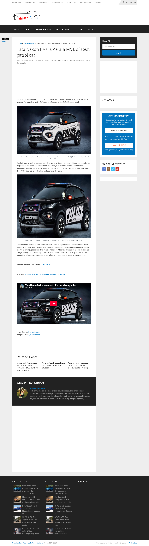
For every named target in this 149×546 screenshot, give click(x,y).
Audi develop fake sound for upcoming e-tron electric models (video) (78, 365)
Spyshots (98, 2)
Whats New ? (16, 2)
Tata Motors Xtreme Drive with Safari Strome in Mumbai (53, 365)
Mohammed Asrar (25, 60)
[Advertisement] (97, 12)
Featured (68, 60)
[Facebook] (104, 169)
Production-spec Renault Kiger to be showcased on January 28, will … (30, 490)
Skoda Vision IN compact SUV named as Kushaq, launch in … (31, 499)
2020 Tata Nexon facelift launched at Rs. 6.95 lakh (44, 274)
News (27, 29)
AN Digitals (133, 543)
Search (118, 53)
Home (17, 29)
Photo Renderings (85, 2)
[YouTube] (117, 169)
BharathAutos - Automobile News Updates (27, 543)
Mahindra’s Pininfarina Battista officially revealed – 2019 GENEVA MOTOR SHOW (27, 366)
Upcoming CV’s (57, 2)
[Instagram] (108, 169)
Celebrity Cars (71, 2)
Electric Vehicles (84, 29)
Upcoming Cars (29, 2)
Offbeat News (63, 29)
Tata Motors (59, 60)
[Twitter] (113, 169)
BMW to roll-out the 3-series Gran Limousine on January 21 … (31, 510)
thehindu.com (33, 332)
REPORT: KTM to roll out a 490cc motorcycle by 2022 (30, 531)
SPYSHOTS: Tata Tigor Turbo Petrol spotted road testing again (30, 521)
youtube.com (34, 335)
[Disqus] (54, 438)
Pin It (4, 42)
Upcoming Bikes (43, 2)
